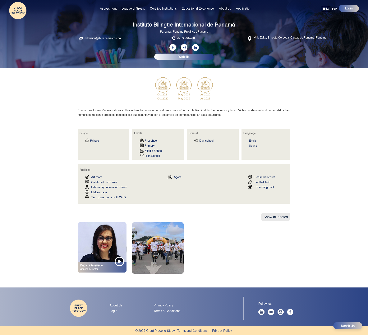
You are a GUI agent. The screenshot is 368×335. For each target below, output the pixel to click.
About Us (116, 305)
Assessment (108, 8)
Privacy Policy (163, 305)
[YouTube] (271, 312)
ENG (326, 8)
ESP (334, 8)
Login (349, 8)
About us (225, 8)
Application (243, 8)
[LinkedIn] (261, 312)
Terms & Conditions (167, 311)
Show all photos (276, 217)
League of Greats (133, 8)
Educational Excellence (198, 8)
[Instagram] (281, 312)
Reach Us (348, 326)
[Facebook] (290, 312)
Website (184, 56)
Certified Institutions (163, 8)
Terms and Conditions (192, 330)
